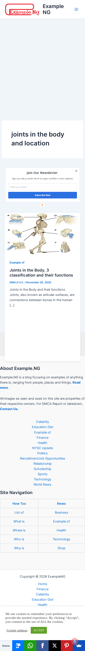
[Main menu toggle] (76, 9)
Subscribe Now (43, 195)
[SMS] (18, 645)
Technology (42, 479)
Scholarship (42, 469)
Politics (42, 453)
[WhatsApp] (30, 645)
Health (42, 443)
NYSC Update (42, 448)
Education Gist (42, 427)
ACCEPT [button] (38, 630)
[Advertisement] (42, 63)
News (61, 504)
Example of (17, 262)
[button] (42, 172)
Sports (43, 474)
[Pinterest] (67, 645)
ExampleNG (53, 9)
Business (61, 512)
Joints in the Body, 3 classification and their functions (41, 273)
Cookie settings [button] (17, 630)
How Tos (19, 504)
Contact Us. (9, 409)
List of (19, 512)
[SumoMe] (79, 645)
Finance (42, 438)
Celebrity (42, 422)
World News (42, 484)
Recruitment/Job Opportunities (42, 458)
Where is (19, 530)
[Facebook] (42, 645)
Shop (61, 548)
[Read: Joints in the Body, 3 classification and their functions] (42, 234)
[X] (55, 645)
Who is (19, 539)
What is (19, 521)
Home (42, 584)
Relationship (43, 464)
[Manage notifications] (74, 641)
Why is (19, 548)
